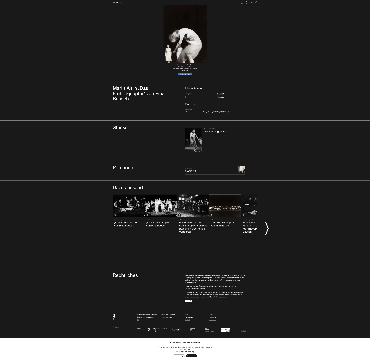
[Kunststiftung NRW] (192, 329)
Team (186, 315)
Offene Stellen (189, 317)
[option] (185, 34)
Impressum (212, 320)
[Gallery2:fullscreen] (205, 69)
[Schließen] (244, 88)
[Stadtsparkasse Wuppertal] (176, 329)
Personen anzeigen (185, 74)
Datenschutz (213, 317)
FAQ (138, 320)
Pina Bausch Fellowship (168, 315)
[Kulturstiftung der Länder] (242, 329)
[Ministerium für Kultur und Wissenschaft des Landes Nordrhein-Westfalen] (143, 329)
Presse (211, 315)
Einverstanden (191, 356)
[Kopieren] (228, 112)
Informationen (193, 88)
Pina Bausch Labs (166, 317)
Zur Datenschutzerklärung (185, 352)
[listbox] (185, 34)
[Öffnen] (244, 104)
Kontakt (188, 301)
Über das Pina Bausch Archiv (145, 317)
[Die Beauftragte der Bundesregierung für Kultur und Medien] (160, 329)
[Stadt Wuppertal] (209, 329)
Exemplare (191, 104)
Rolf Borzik (220, 94)
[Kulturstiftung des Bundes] (225, 329)
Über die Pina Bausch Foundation (147, 315)
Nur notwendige (179, 356)
